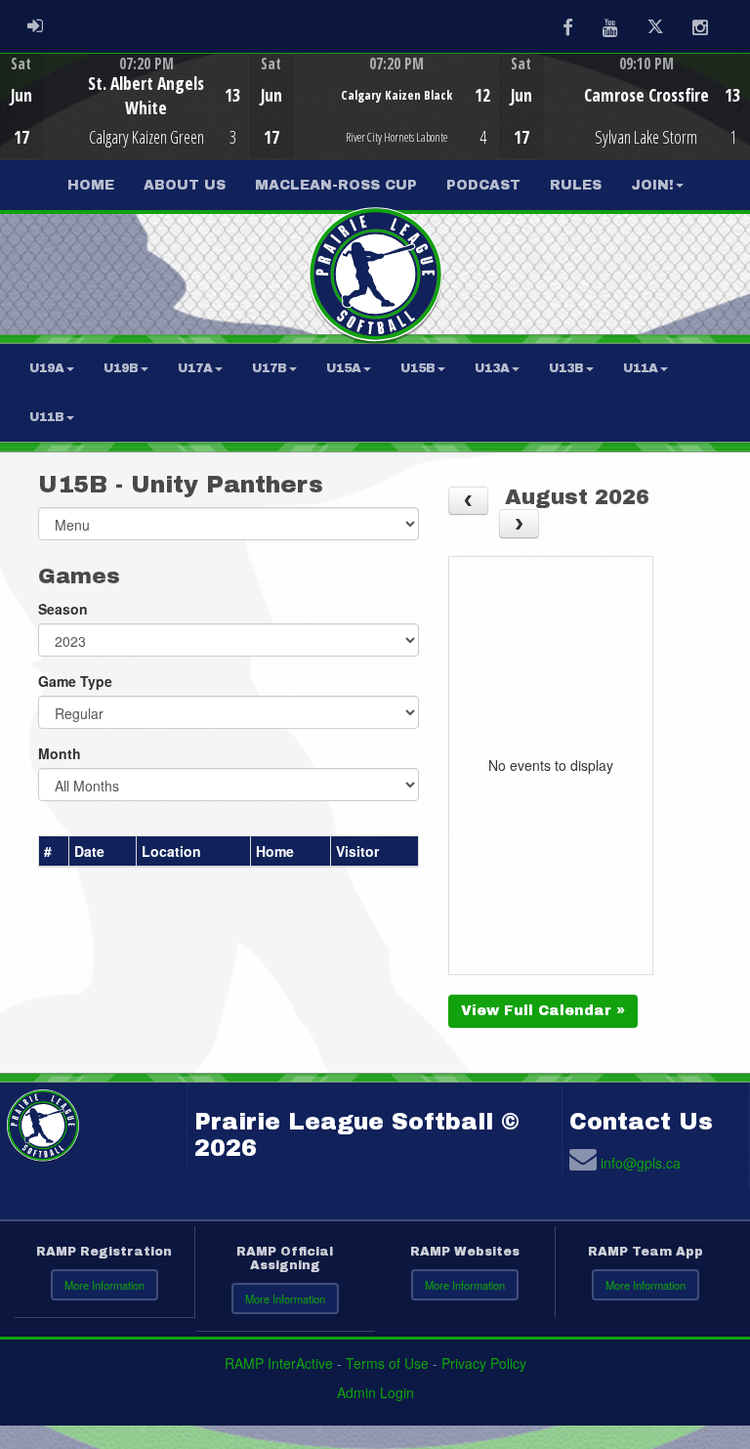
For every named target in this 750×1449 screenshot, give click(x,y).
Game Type (75, 681)
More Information (104, 1285)
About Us (185, 185)
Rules (576, 185)
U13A (492, 368)
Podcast (483, 185)
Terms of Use (387, 1363)
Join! (652, 185)
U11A (640, 368)
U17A (195, 368)
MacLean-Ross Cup (336, 185)
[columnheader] (54, 851)
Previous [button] (11, 108)
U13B (566, 368)
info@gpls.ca (641, 1162)
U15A (343, 368)
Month (59, 753)
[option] (125, 106)
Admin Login (375, 1392)
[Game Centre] (125, 121)
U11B (46, 417)
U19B (121, 368)
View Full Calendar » (543, 1010)
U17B (269, 368)
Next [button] (739, 104)
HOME (90, 185)
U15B (418, 368)
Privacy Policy (483, 1363)
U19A (46, 368)
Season (63, 608)
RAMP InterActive (279, 1363)
